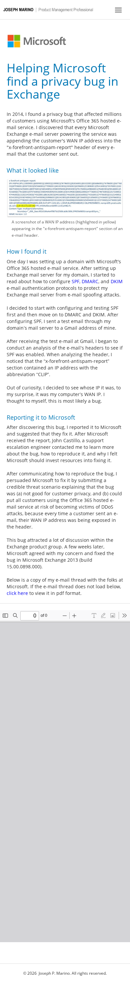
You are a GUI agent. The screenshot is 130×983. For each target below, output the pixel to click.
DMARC (90, 281)
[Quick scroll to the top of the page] (50, 8)
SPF (75, 281)
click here (17, 593)
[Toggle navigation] (118, 10)
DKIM (117, 281)
